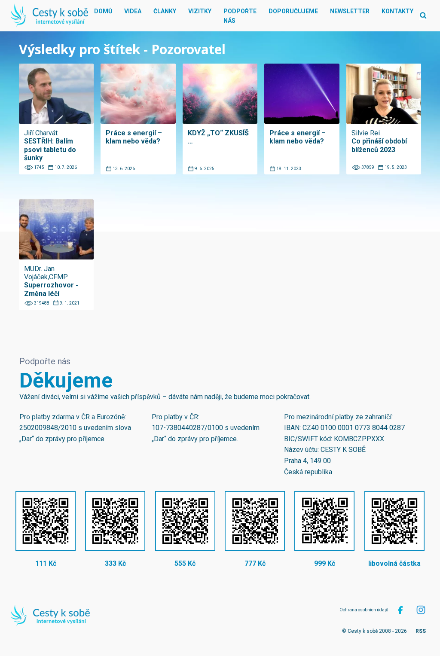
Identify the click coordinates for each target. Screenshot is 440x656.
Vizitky (199, 11)
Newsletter (350, 11)
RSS (421, 631)
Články (164, 11)
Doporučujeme (293, 11)
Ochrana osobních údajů (363, 609)
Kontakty (397, 11)
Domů (103, 11)
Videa (132, 11)
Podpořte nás (240, 16)
